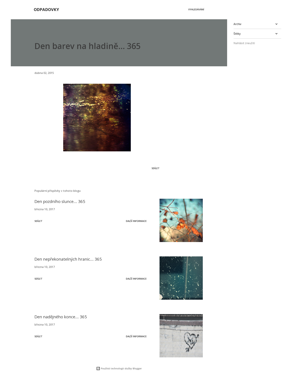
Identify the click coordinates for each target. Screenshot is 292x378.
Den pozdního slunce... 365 (59, 201)
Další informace (136, 221)
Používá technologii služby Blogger (121, 368)
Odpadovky (46, 9)
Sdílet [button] (156, 168)
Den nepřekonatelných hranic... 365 (68, 259)
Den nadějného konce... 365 (60, 316)
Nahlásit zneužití (244, 43)
